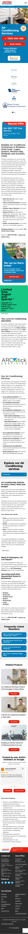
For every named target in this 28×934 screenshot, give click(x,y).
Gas (2, 899)
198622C (17, 878)
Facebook (2, 882)
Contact (17, 908)
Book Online (15, 44)
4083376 (17, 882)
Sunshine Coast (8, 596)
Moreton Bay (7, 600)
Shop (16, 911)
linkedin (12, 882)
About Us (17, 906)
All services (6, 474)
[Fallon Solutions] (7, 3)
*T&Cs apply (5, 550)
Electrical (3, 901)
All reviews (8, 790)
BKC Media (16, 927)
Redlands (6, 604)
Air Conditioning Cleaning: (11, 432)
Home (2, 5)
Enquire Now (8, 280)
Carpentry (18, 901)
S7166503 (18, 875)
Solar (2, 908)
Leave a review (19, 790)
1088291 (17, 868)
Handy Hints (18, 903)
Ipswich (5, 598)
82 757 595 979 (22, 864)
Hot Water (4, 896)
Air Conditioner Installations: (12, 410)
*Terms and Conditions (7, 923)
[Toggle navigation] (25, 3)
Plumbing (3, 894)
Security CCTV (5, 911)
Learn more (4, 313)
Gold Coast (6, 594)
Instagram (6, 882)
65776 (21, 871)
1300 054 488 (15, 38)
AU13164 (17, 886)
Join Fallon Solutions (21, 913)
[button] (14, 58)
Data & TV (18, 898)
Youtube (9, 882)
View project (14, 693)
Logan (5, 602)
